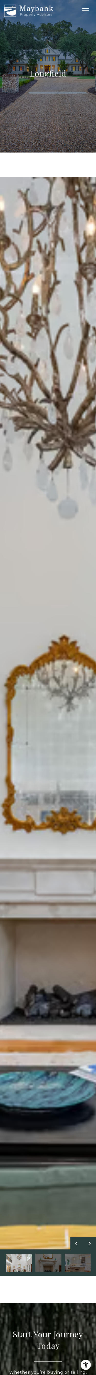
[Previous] (76, 1243)
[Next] (89, 1243)
